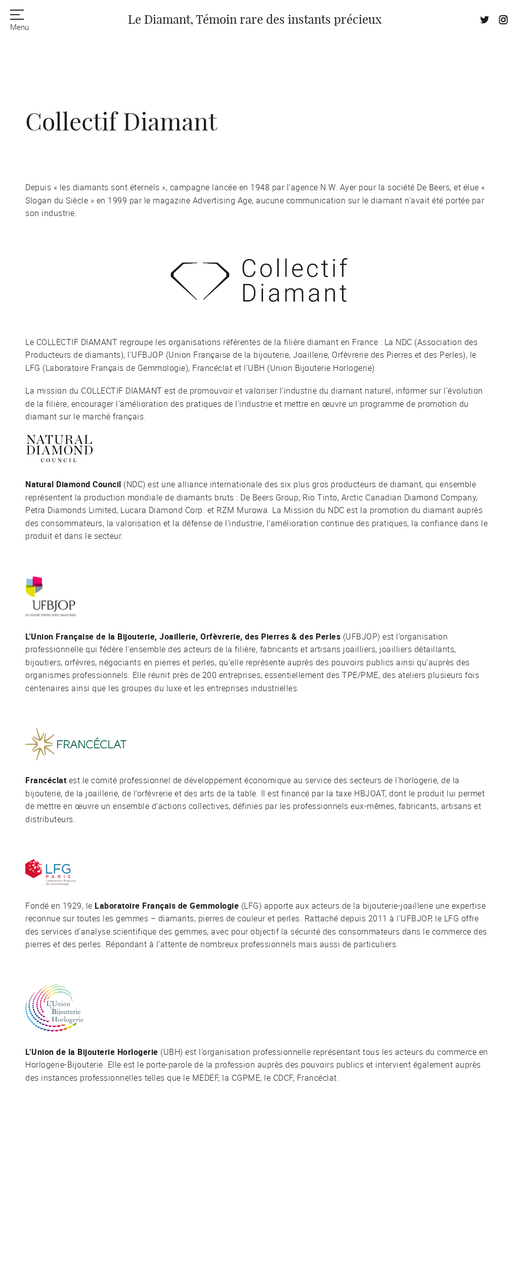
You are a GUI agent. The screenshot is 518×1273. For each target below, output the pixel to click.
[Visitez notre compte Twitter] (484, 21)
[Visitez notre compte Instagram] (503, 21)
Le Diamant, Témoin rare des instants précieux (254, 20)
